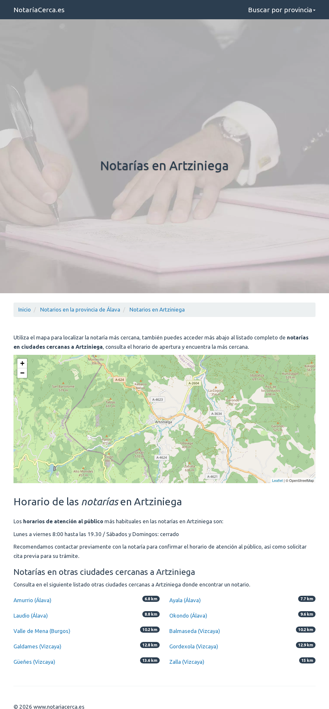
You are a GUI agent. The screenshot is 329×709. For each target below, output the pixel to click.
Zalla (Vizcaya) (186, 662)
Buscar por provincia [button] (280, 9)
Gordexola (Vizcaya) (193, 646)
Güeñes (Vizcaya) (34, 662)
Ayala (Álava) (185, 600)
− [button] (22, 373)
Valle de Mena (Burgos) (41, 631)
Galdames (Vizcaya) (37, 646)
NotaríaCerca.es (39, 9)
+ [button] (22, 363)
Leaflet (277, 480)
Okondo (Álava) (188, 615)
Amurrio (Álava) (32, 600)
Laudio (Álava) (30, 615)
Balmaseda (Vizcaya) (194, 631)
